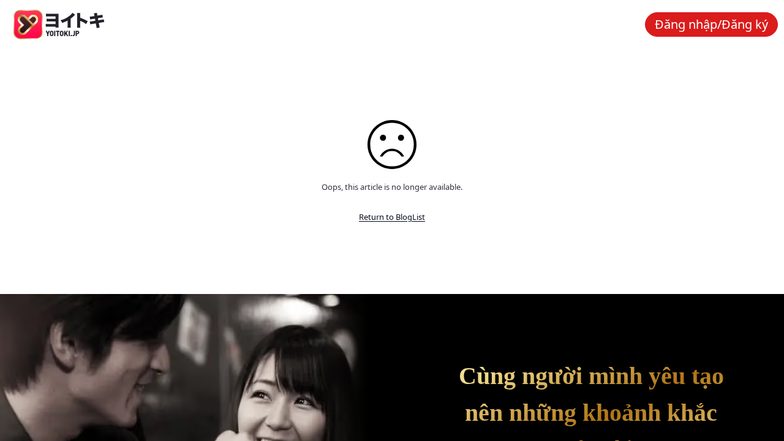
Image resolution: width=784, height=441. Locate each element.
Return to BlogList (392, 216)
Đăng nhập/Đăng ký (711, 24)
